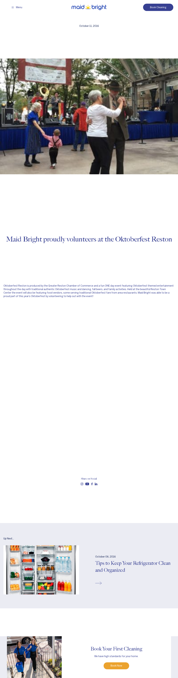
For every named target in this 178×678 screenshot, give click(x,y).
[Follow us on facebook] (92, 484)
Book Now (116, 665)
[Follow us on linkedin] (96, 484)
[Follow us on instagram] (82, 484)
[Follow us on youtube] (87, 484)
